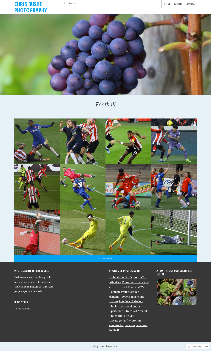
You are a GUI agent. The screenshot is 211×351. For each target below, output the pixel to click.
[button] (169, 287)
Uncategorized (119, 320)
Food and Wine (137, 287)
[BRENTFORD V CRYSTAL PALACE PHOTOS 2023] (37, 232)
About (178, 4)
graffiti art (127, 292)
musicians (137, 296)
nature (114, 301)
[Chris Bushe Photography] (105, 54)
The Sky (129, 315)
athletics (115, 282)
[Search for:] (81, 3)
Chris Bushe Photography (30, 7)
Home (167, 4)
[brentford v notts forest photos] (128, 141)
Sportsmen (116, 311)
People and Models (131, 301)
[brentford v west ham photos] (83, 187)
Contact (191, 4)
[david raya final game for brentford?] (128, 232)
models (125, 296)
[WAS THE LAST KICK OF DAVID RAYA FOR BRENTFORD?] (83, 232)
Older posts (105, 258)
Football (115, 292)
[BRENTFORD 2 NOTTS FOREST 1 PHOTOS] (174, 232)
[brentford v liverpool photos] (174, 141)
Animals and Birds (121, 277)
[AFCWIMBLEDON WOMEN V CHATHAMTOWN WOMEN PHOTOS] (174, 187)
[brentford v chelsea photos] (37, 141)
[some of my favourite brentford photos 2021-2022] (83, 141)
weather (130, 325)
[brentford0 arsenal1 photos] (37, 187)
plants (113, 306)
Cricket (122, 287)
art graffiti (140, 277)
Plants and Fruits (129, 306)
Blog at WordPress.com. (105, 346)
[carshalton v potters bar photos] (128, 187)
